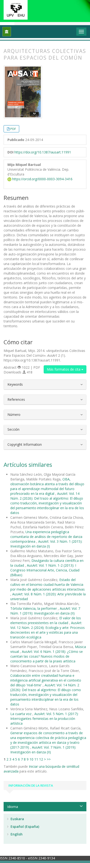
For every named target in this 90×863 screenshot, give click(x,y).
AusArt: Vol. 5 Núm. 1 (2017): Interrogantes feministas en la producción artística (44, 718)
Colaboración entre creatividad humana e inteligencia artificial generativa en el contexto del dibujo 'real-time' (45, 680)
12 (41, 759)
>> (49, 759)
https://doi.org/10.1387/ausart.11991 (42, 152)
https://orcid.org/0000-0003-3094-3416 (41, 179)
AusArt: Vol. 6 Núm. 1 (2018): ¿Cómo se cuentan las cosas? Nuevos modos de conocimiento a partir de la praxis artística (46, 656)
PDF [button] (13, 129)
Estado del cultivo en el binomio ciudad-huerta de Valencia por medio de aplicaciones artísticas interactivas (47, 584)
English (16, 834)
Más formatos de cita (64, 369)
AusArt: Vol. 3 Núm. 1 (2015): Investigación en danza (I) (46, 543)
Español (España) (24, 826)
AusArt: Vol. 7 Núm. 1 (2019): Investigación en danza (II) (45, 610)
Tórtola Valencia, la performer (34, 608)
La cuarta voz (21, 713)
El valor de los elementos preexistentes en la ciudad (45, 620)
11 (36, 759)
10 (31, 759)
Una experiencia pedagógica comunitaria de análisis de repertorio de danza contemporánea (46, 537)
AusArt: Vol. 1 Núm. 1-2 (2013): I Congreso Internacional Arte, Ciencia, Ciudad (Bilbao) (44, 570)
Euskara (17, 819)
